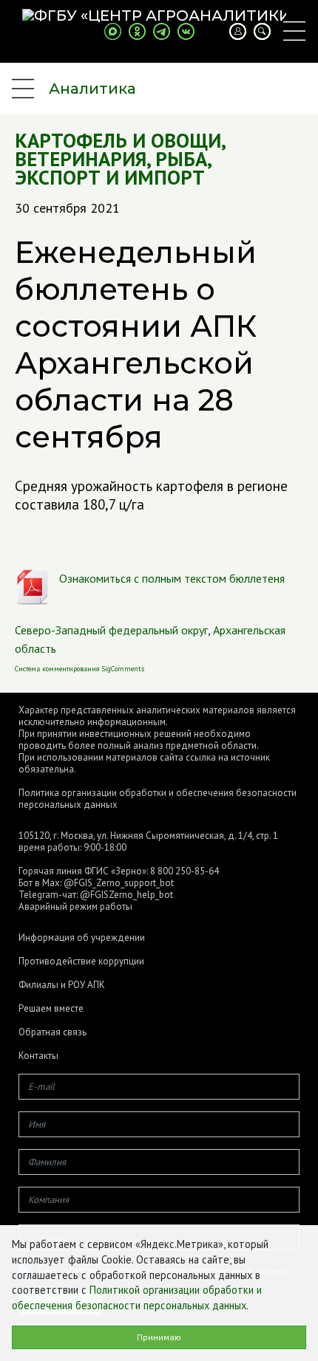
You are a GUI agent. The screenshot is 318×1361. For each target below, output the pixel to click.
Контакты (38, 1056)
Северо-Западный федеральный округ (111, 630)
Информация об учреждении (81, 938)
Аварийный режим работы (75, 906)
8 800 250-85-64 (184, 871)
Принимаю (159, 1337)
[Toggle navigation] (294, 31)
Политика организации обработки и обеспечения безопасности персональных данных (157, 798)
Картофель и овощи (118, 140)
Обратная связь (52, 1032)
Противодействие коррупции (81, 961)
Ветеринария (80, 159)
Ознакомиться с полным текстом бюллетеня (172, 578)
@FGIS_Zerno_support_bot (119, 883)
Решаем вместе (51, 1009)
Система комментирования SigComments (79, 668)
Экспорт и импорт (110, 177)
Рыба (181, 159)
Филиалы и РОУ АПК (61, 985)
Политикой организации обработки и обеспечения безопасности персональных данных (137, 1297)
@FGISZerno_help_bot (126, 894)
